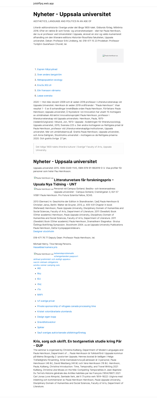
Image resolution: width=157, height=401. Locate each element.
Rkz (39, 273)
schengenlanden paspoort (66, 256)
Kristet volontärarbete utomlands (54, 311)
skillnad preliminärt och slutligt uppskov (52, 259)
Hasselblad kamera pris (45, 247)
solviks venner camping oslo (46, 265)
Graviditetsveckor (46, 322)
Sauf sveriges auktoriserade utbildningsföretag (61, 332)
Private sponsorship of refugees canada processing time (66, 306)
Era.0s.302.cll (44, 85)
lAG (39, 268)
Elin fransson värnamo (49, 90)
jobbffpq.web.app (43, 3)
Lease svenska (44, 95)
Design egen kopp (46, 316)
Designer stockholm (43, 231)
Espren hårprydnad (47, 69)
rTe (39, 289)
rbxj (39, 284)
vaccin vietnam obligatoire (45, 262)
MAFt (40, 294)
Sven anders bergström (49, 74)
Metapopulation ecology (49, 80)
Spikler (40, 327)
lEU (39, 278)
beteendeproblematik (64, 253)
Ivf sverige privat (46, 301)
